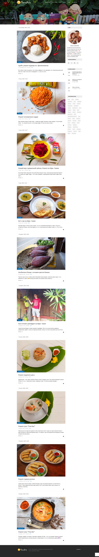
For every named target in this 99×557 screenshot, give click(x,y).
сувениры (78, 129)
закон (74, 118)
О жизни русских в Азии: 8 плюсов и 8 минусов (77, 72)
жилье (69, 118)
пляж (78, 122)
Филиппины (47, 2)
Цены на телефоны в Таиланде (77, 80)
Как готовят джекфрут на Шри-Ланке (32, 324)
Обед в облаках (75, 87)
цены (69, 133)
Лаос (75, 101)
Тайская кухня (20, 371)
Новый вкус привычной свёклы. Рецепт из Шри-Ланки (38, 168)
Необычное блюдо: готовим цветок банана (34, 272)
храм (79, 131)
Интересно (70, 101)
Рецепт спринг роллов (26, 479)
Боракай (77, 99)
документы (70, 114)
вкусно (74, 112)
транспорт (70, 131)
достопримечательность (72, 116)
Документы (74, 2)
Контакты (78, 549)
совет (74, 129)
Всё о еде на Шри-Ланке (27, 221)
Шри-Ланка (54, 2)
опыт (69, 122)
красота (69, 120)
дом (75, 114)
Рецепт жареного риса (26, 375)
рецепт (69, 129)
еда (79, 116)
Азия (69, 2)
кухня (79, 120)
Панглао (69, 103)
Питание (19, 113)
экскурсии (74, 133)
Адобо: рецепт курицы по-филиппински (33, 65)
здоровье (78, 118)
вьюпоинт (79, 112)
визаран (69, 112)
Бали (60, 2)
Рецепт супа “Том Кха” (26, 426)
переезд (73, 122)
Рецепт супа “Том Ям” (26, 532)
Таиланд (78, 103)
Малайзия (79, 101)
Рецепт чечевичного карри (28, 117)
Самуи (64, 2)
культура (74, 120)
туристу (75, 131)
